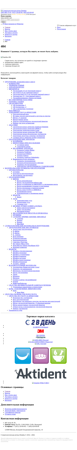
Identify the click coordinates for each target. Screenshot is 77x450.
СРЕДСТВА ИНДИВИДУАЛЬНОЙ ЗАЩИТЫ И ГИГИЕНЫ (30, 285)
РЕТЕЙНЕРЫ (17, 141)
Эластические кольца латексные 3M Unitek (27, 132)
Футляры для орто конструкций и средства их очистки (31, 116)
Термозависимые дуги (24, 200)
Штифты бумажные (19, 256)
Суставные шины (23, 145)
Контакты (8, 36)
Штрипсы (16, 276)
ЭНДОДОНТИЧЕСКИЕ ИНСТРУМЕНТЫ (23, 227)
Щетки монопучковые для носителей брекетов (29, 305)
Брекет (19, 197)
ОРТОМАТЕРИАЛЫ (16, 170)
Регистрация (61, 29)
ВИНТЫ (16, 179)
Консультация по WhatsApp (13, 24)
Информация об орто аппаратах (24, 159)
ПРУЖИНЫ (17, 215)
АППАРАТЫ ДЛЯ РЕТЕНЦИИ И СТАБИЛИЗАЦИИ (35, 166)
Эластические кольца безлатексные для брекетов (29, 134)
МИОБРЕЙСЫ (14, 89)
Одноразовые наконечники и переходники (27, 287)
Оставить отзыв (10, 414)
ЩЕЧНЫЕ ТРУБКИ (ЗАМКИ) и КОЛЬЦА (27, 206)
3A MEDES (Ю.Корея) (40, 327)
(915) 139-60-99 (17, 12)
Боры (14, 290)
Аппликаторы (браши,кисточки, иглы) (26, 267)
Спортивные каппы (23, 146)
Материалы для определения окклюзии (26, 271)
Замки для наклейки (24, 209)
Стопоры (20, 218)
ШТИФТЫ (12, 249)
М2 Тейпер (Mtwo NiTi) (21, 244)
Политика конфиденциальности (16, 409)
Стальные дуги (22, 204)
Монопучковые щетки (20, 119)
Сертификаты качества (12, 412)
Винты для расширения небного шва (29, 182)
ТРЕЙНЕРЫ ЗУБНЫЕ (16, 85)
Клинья (15, 281)
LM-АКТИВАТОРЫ (16, 103)
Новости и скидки (11, 34)
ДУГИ (15, 199)
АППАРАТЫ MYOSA (16, 87)
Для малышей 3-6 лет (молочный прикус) (27, 91)
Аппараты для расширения (26, 161)
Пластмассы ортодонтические (23, 173)
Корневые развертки (20, 247)
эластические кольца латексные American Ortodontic (30, 127)
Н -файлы (16, 233)
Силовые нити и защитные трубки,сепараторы (29, 137)
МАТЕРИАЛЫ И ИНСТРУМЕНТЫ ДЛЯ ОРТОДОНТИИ (25, 168)
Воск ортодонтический (21, 299)
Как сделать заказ (11, 31)
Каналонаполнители (20, 240)
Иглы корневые (18, 236)
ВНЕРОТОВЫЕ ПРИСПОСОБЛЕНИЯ (26, 143)
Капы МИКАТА (14, 110)
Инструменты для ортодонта (22, 175)
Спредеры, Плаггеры (20, 242)
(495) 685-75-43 (6, 12)
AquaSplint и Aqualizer (16, 101)
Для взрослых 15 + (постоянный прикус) (27, 96)
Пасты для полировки (20, 272)
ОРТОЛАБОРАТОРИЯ (17, 177)
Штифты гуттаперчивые (21, 254)
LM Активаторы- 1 (19, 105)
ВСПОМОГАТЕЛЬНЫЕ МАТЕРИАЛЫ (22, 265)
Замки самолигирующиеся (26, 208)
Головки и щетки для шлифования (24, 280)
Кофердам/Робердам (20, 283)
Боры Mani (20, 292)
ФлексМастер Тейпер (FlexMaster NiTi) (26, 245)
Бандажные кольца (23, 211)
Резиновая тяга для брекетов (22, 298)
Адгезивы (16, 172)
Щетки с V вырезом (19, 118)
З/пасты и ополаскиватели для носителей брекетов (30, 121)
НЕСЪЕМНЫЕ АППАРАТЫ (23, 148)
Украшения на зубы (15, 310)
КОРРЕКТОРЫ (14, 83)
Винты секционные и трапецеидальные (30, 188)
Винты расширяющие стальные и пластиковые (33, 186)
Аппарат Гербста (22, 155)
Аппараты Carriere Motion (25, 150)
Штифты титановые (20, 253)
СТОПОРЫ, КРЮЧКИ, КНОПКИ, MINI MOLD (29, 217)
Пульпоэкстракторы (20, 238)
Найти (3, 22)
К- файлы (16, 231)
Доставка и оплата (11, 33)
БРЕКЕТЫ (16, 195)
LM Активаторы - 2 (19, 107)
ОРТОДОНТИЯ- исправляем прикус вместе (20, 82)
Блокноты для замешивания (22, 269)
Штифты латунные (19, 258)
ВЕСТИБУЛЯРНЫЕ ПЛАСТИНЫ (20, 100)
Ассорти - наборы (19, 263)
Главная (7, 27)
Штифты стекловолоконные (22, 251)
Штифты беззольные (20, 262)
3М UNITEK (40, 335)
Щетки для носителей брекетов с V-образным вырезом (31, 303)
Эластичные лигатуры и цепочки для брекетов (29, 136)
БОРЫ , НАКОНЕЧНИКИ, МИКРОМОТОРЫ (25, 289)
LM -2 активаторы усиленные (23, 109)
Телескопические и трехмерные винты (30, 193)
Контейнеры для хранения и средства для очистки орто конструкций (36, 301)
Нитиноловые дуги (23, 202)
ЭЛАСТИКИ (13, 125)
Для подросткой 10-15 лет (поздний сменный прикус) (31, 94)
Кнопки (19, 222)
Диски (15, 274)
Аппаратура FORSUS (24, 154)
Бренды (7, 29)
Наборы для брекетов (20, 308)
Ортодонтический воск (21, 114)
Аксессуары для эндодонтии (22, 229)
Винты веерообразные (24, 181)
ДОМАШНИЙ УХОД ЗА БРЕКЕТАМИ (22, 112)
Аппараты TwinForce (24, 152)
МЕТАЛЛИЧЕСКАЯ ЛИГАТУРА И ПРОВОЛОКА (30, 213)
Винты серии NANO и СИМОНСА (29, 190)
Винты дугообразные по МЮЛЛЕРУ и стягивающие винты (37, 184)
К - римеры (17, 235)
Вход (59, 27)
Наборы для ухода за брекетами (23, 123)
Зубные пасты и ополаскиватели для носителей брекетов (32, 307)
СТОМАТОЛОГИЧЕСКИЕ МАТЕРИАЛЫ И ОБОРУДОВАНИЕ (27, 226)
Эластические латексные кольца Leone (26, 130)
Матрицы (16, 278)
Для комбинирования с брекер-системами (27, 98)
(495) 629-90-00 (28, 12)
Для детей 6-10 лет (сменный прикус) (25, 92)
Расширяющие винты (24, 191)
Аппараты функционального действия (30, 163)
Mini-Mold (20, 224)
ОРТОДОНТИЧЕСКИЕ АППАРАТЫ (22, 139)
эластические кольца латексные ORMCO (27, 128)
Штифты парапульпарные (22, 260)
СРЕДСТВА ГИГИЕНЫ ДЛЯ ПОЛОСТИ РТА (21, 294)
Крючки (19, 220)
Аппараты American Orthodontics (28, 157)
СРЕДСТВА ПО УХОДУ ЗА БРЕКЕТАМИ (23, 296)
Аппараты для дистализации (26, 164)
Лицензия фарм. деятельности (15, 411)
